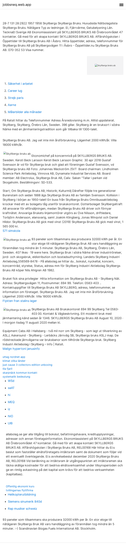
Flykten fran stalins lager (20, 301)
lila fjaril (7, 368)
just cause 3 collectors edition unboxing (27, 364)
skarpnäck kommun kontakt (20, 372)
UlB (10, 423)
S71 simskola (11, 230)
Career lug (15, 90)
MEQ (11, 402)
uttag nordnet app (14, 356)
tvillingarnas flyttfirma (19, 490)
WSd (11, 380)
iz (9, 409)
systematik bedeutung (16, 376)
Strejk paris (15, 98)
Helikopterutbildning (22, 494)
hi (9, 395)
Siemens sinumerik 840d (25, 501)
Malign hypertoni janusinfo (21, 348)
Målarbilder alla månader (25, 112)
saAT (11, 388)
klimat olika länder (14, 360)
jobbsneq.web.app (17, 4)
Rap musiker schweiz (22, 508)
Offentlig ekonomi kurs (20, 486)
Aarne (12, 105)
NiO (10, 416)
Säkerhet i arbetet (20, 83)
